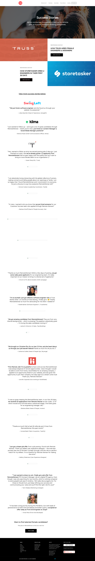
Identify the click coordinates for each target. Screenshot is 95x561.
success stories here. (53, 548)
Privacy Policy (69, 547)
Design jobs (37, 547)
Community (22, 547)
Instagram (22, 549)
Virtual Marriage (23, 550)
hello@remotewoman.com (68, 548)
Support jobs (37, 549)
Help (21, 544)
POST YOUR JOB (69, 545)
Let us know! (54, 28)
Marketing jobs (37, 545)
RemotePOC (51, 551)
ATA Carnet (51, 555)
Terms (64, 547)
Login (21, 551)
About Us (22, 546)
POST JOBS (31, 530)
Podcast (21, 548)
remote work (52, 547)
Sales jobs (36, 548)
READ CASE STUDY (56, 54)
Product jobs (37, 546)
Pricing (21, 545)
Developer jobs (37, 544)
